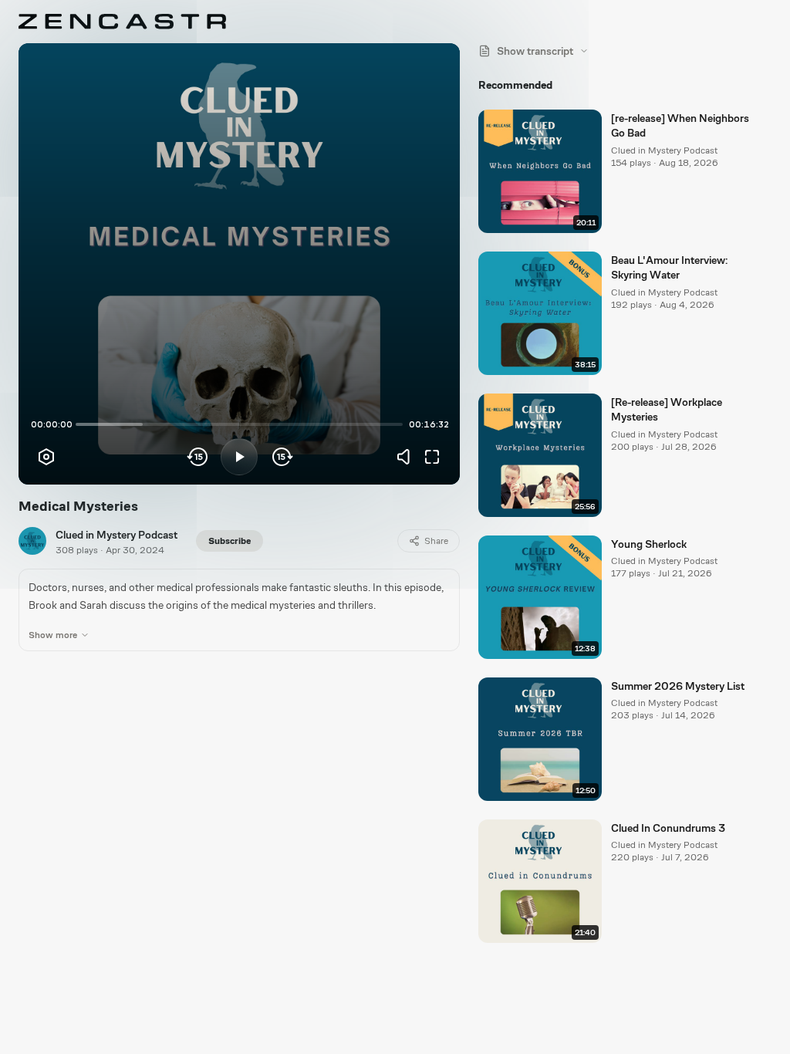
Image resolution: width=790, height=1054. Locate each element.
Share (436, 540)
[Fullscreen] (432, 456)
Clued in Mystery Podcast (116, 535)
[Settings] (46, 456)
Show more (53, 635)
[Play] (239, 456)
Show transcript (535, 51)
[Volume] (407, 456)
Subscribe (229, 540)
